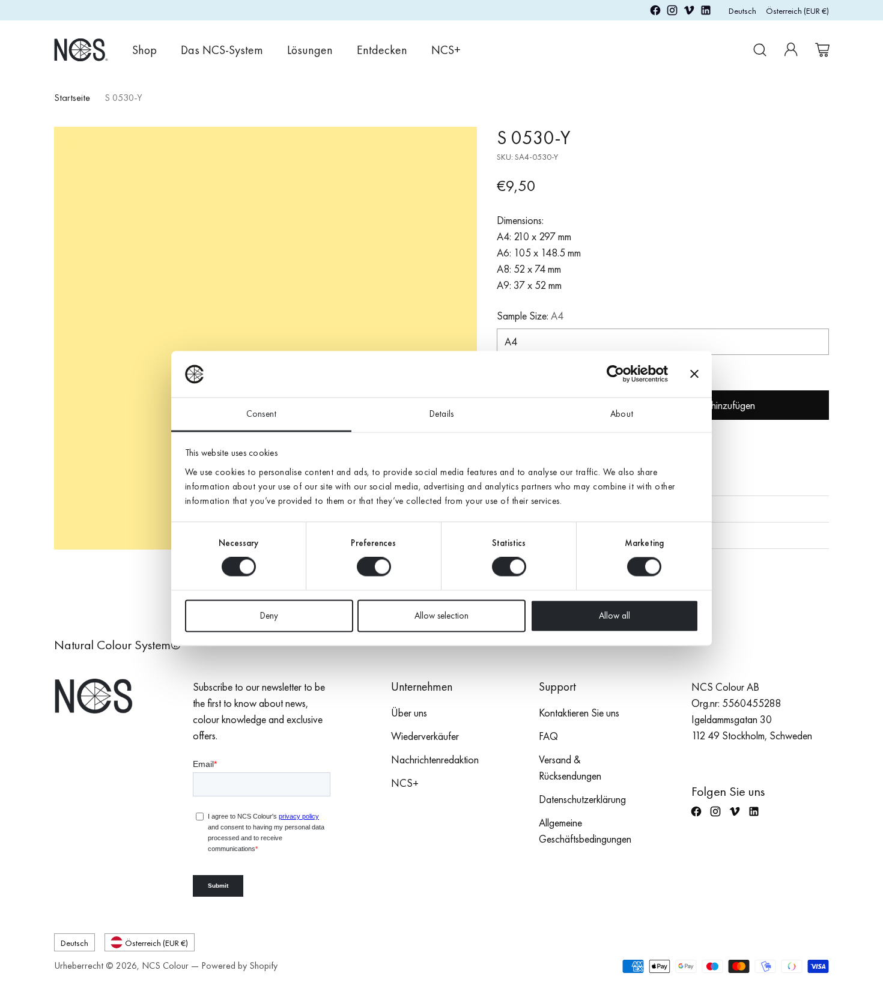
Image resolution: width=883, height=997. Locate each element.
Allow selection (441, 616)
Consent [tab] (261, 414)
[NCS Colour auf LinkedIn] (706, 12)
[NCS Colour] (81, 49)
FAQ (548, 736)
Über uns (409, 713)
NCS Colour (165, 965)
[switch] (374, 567)
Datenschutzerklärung (582, 799)
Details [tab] (441, 414)
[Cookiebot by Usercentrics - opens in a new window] (615, 374)
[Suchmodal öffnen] (759, 49)
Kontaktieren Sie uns (579, 713)
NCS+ (405, 783)
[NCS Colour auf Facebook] (655, 12)
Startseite (72, 97)
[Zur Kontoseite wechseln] (791, 49)
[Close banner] (694, 374)
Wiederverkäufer (425, 736)
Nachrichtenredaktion (435, 759)
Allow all (614, 616)
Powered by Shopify (239, 965)
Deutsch (742, 10)
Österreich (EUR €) (797, 10)
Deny (269, 616)
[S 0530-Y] (265, 338)
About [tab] (621, 414)
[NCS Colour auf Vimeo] (689, 12)
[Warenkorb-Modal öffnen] (822, 49)
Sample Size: (530, 316)
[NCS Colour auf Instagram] (672, 12)
